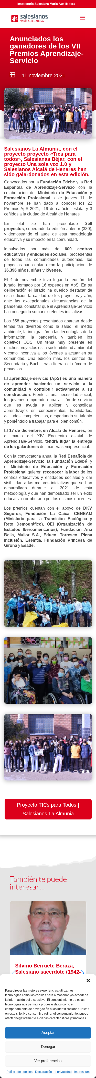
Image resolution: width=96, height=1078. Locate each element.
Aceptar (48, 1032)
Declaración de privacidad (53, 1072)
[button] (88, 980)
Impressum (82, 1072)
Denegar (48, 1046)
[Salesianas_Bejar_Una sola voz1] (48, 625)
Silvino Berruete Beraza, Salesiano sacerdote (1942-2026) (48, 968)
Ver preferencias (48, 1061)
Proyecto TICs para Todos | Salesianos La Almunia (48, 809)
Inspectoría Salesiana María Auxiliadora (46, 4)
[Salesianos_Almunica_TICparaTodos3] (48, 702)
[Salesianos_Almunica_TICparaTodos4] (48, 779)
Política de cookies (19, 1072)
